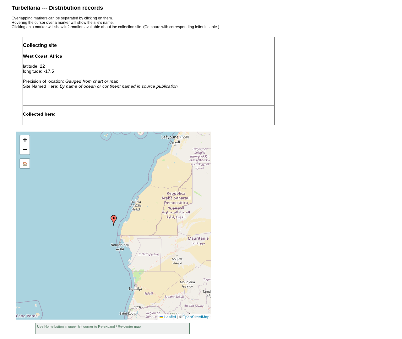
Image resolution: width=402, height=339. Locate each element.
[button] (114, 220)
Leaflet (169, 316)
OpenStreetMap (195, 316)
